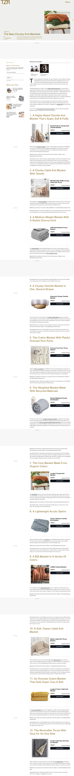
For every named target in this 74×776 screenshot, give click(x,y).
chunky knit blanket (41, 146)
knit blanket (34, 494)
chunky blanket (35, 248)
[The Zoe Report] (5, 2)
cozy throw (47, 539)
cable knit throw (57, 660)
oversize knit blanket (36, 710)
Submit (8, 77)
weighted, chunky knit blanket (50, 419)
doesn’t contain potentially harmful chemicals (49, 422)
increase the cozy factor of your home (45, 108)
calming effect (60, 104)
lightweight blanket (45, 587)
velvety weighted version (51, 253)
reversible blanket (59, 761)
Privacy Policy (9, 80)
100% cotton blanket (38, 369)
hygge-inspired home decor (54, 88)
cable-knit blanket (43, 201)
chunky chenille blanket (53, 317)
